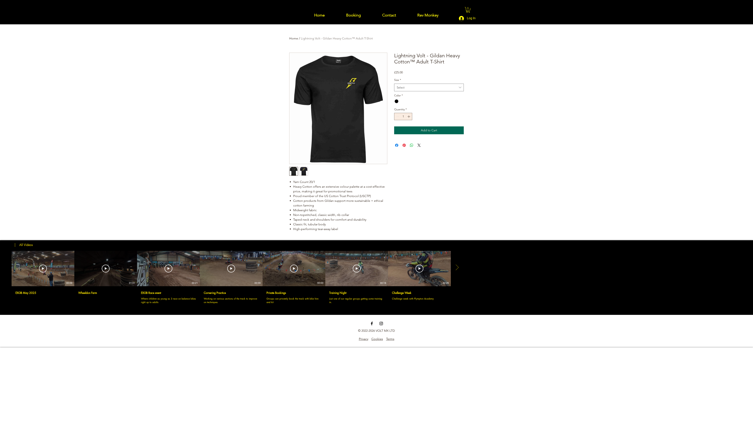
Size (397, 80)
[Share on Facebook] (396, 145)
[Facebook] (371, 323)
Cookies (377, 339)
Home (293, 38)
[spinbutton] (403, 116)
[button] (468, 10)
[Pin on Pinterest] (404, 145)
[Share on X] (419, 145)
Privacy (363, 339)
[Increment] (409, 116)
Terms (390, 339)
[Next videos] (457, 267)
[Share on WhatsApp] (411, 145)
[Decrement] (397, 116)
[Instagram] (381, 323)
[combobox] (429, 87)
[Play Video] (43, 268)
